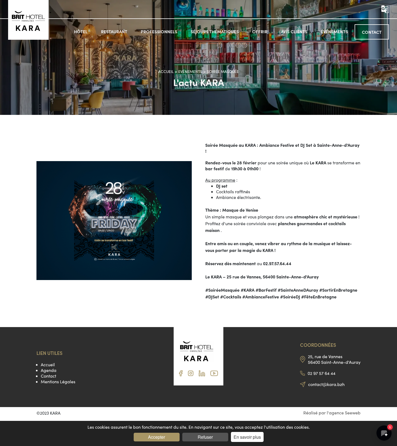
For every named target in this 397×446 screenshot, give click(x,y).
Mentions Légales (58, 381)
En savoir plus (247, 437)
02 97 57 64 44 (321, 373)
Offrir (259, 31)
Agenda (48, 370)
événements (334, 31)
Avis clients (294, 31)
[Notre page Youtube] (214, 374)
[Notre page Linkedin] (202, 374)
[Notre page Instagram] (190, 374)
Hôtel (81, 31)
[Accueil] (28, 21)
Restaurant (114, 31)
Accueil (166, 71)
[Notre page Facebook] (181, 374)
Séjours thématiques (215, 31)
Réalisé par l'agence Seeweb (332, 412)
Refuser (205, 437)
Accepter (156, 437)
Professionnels (159, 31)
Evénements (190, 71)
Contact (372, 32)
